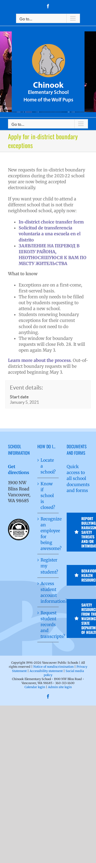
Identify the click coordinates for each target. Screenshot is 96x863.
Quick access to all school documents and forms (78, 478)
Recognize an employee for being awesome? (48, 533)
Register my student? (48, 565)
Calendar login (35, 687)
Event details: (26, 387)
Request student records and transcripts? (48, 624)
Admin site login (60, 687)
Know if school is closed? (48, 495)
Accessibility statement (46, 671)
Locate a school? (48, 466)
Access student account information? (48, 592)
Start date (19, 396)
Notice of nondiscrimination (53, 667)
